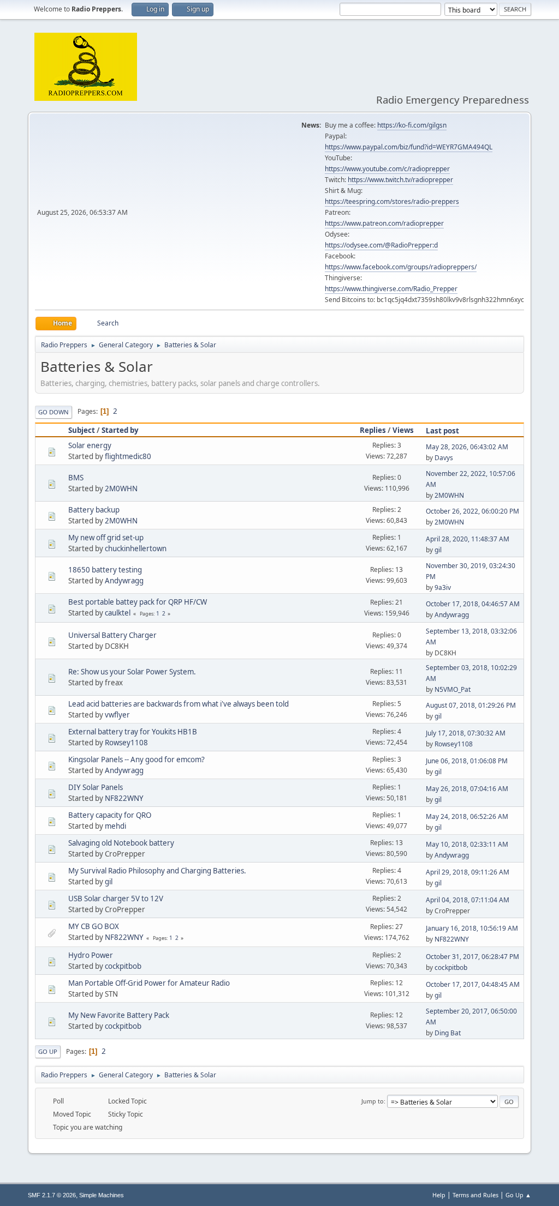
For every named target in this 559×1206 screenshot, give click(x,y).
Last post (442, 431)
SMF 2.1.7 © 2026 (52, 1195)
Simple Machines (101, 1195)
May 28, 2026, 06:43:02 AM (467, 446)
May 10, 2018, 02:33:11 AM (467, 844)
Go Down (53, 412)
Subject (81, 430)
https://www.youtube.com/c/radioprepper (387, 168)
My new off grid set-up (106, 537)
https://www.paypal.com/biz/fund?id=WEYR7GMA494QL (408, 147)
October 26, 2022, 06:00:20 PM (472, 511)
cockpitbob (123, 966)
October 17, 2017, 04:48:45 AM (473, 984)
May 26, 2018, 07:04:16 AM (467, 788)
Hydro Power (90, 955)
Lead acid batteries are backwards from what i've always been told (178, 704)
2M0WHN (121, 488)
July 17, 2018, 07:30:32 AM (466, 733)
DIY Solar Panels (95, 787)
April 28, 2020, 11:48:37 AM (467, 539)
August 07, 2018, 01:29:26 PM (471, 705)
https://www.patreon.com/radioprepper (384, 223)
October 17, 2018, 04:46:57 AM (473, 603)
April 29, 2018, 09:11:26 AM (467, 872)
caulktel (117, 613)
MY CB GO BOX (93, 926)
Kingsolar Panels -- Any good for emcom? (136, 759)
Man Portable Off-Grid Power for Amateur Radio (149, 983)
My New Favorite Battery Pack (118, 1015)
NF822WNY (124, 798)
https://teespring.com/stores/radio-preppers (392, 201)
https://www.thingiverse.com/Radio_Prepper (391, 288)
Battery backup (94, 510)
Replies (373, 430)
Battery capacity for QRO (109, 815)
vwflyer (117, 715)
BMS (76, 478)
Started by (120, 430)
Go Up (47, 1051)
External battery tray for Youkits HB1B (132, 732)
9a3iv (443, 587)
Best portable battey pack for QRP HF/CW (137, 602)
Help (438, 1195)
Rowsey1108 (126, 742)
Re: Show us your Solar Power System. (132, 672)
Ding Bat (448, 1033)
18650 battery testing (105, 570)
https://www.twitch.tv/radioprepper (400, 179)
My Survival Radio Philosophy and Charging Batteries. (157, 871)
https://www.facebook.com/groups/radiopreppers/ (401, 267)
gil (438, 549)
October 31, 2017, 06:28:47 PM (472, 956)
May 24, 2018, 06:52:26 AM (467, 816)
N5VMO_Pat (453, 689)
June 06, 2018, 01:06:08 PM (467, 760)
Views (403, 430)
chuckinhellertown (135, 548)
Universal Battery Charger (112, 635)
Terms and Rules (475, 1195)
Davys (444, 457)
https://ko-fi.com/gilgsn (412, 125)
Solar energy (89, 445)
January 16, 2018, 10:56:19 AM (472, 928)
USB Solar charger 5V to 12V (115, 898)
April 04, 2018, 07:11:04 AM (467, 900)
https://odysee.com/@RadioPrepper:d (381, 245)
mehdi (115, 826)
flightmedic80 (128, 456)
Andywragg (124, 581)
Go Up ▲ (518, 1195)
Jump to (372, 1101)
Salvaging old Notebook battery (121, 843)
